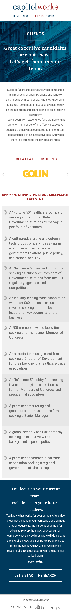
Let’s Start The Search (35, 575)
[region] (35, 173)
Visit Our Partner (22, 606)
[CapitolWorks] (35, 10)
